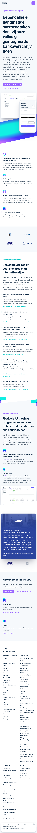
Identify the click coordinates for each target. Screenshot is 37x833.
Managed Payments (9, 697)
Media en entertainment (27, 710)
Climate (5, 673)
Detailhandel (23, 722)
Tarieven (5, 658)
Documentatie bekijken (10, 612)
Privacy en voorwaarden (10, 782)
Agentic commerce (25, 663)
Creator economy (25, 698)
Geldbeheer (23, 689)
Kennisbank (6, 768)
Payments (6, 702)
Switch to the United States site (13, 829)
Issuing (5, 692)
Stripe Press (23, 775)
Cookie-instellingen (8, 798)
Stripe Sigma (6, 711)
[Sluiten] (34, 825)
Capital (5, 668)
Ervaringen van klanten (9, 770)
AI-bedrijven (23, 696)
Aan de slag (8, 591)
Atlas (4, 661)
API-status (23, 751)
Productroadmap (25, 768)
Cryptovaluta (6, 678)
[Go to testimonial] (17, 558)
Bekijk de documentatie (11, 84)
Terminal (5, 716)
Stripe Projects (24, 759)
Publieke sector (24, 719)
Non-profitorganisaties (27, 712)
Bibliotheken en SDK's (26, 756)
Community (6, 775)
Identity (5, 687)
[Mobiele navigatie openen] (33, 3)
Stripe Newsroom (25, 773)
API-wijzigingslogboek (26, 754)
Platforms (23, 691)
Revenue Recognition (9, 709)
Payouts (5, 704)
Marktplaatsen (24, 686)
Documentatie (24, 747)
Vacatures (23, 770)
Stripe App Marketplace (27, 731)
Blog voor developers (26, 761)
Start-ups (23, 661)
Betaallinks (6, 699)
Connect (7, 476)
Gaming (22, 701)
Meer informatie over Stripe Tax (13, 354)
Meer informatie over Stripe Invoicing (15, 389)
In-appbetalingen (25, 684)
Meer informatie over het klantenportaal (16, 322)
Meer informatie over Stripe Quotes (14, 339)
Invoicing (8, 459)
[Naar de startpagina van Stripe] (5, 649)
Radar (4, 707)
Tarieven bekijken (8, 633)
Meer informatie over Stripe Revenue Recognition (14, 375)
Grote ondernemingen (26, 658)
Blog (4, 773)
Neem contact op (25, 778)
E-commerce (24, 668)
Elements (5, 682)
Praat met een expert (9, 88)
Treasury (5, 719)
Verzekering (23, 708)
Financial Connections (9, 685)
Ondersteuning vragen (9, 809)
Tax (4, 714)
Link (4, 694)
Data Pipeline (7, 680)
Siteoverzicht (7, 796)
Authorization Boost (9, 663)
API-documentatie (25, 749)
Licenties (5, 793)
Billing (4, 665)
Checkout (6, 670)
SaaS (21, 693)
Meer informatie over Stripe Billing (14, 306)
